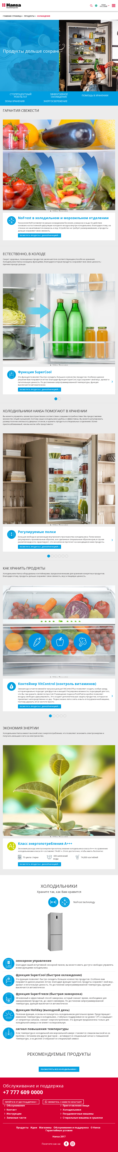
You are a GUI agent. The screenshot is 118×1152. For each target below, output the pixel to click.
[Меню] (114, 5)
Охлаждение (43, 16)
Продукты (29, 16)
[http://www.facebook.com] (66, 1143)
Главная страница (12, 16)
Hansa (11, 5)
